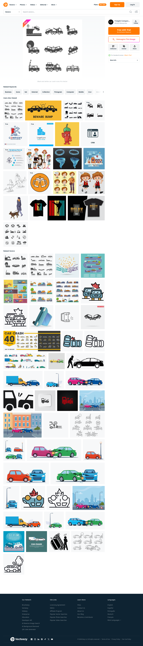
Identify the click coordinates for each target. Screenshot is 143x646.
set (26, 92)
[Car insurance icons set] (15, 234)
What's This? (128, 55)
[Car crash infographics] (93, 266)
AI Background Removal (30, 626)
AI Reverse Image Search (31, 623)
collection (46, 92)
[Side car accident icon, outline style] (94, 341)
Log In (132, 5)
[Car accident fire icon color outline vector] (33, 498)
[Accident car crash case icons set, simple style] (73, 110)
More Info (113, 60)
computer (70, 92)
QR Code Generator (29, 629)
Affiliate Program (56, 611)
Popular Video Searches (58, 620)
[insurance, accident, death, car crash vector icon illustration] (55, 425)
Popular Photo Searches (58, 617)
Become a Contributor (85, 617)
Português (111, 611)
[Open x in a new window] (48, 639)
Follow (136, 23)
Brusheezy (25, 605)
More (53, 5)
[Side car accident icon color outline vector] (72, 341)
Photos (22, 5)
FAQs (79, 605)
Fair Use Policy (126, 639)
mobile (81, 92)
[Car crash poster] (13, 541)
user (90, 92)
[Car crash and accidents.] (56, 361)
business (8, 92)
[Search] (130, 12)
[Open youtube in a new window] (52, 639)
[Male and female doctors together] (39, 158)
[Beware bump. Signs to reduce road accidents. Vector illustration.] (43, 110)
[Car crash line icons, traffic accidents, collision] (31, 341)
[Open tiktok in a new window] (45, 639)
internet (35, 92)
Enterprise (25, 614)
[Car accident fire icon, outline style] (59, 498)
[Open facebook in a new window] (31, 639)
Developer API (27, 620)
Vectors (12, 5)
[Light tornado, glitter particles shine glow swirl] (67, 158)
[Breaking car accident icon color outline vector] (93, 291)
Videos (32, 5)
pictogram (58, 92)
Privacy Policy (116, 639)
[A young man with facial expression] (64, 182)
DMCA (52, 608)
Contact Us (81, 608)
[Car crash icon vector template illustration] (95, 110)
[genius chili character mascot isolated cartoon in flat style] (67, 134)
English (110, 605)
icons (18, 92)
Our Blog (80, 614)
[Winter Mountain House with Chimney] (94, 158)
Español (110, 608)
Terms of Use (106, 639)
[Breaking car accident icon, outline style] (15, 317)
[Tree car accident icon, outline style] (13, 564)
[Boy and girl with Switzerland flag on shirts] (91, 182)
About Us (80, 611)
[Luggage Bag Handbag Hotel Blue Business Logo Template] (41, 134)
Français (110, 617)
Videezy (24, 611)
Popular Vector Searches (58, 614)
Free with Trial (124, 31)
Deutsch (110, 614)
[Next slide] (101, 92)
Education (25, 617)
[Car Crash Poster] (36, 541)
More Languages (114, 620)
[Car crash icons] (15, 291)
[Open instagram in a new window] (35, 639)
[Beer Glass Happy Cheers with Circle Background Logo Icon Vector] (39, 182)
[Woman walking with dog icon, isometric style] (15, 208)
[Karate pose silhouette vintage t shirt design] (48, 208)
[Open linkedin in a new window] (38, 639)
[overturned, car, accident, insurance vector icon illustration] (67, 317)
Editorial (43, 5)
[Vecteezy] (5, 5)
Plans (96, 5)
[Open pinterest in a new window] (42, 639)
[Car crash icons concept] (67, 266)
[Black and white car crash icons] (13, 110)
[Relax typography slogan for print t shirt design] (86, 208)
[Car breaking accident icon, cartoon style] (41, 317)
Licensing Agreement (57, 605)
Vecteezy (25, 608)
